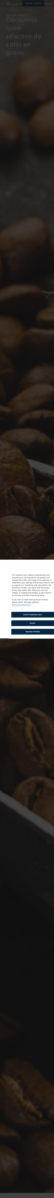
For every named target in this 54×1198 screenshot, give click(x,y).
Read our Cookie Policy (21, 605)
